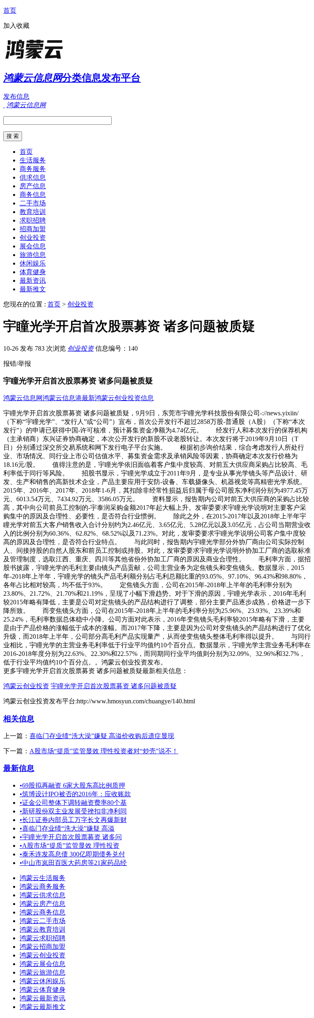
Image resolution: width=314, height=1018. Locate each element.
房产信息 (33, 185)
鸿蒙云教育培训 (42, 929)
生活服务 (33, 160)
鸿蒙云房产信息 (42, 903)
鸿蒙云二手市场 (42, 920)
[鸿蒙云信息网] (54, 59)
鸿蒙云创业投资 (26, 685)
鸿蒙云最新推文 (42, 1006)
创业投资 (33, 237)
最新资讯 (33, 280)
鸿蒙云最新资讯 (42, 998)
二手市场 (33, 203)
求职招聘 (33, 220)
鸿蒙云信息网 (23, 397)
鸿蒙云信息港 (62, 397)
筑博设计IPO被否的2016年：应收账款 (75, 794)
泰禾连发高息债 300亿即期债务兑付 (72, 854)
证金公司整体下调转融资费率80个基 (73, 802)
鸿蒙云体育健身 (42, 989)
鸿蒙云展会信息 (42, 963)
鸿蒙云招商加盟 (42, 946)
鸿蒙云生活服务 (42, 877)
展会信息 (33, 246)
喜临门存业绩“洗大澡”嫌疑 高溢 (67, 828)
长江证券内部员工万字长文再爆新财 (73, 819)
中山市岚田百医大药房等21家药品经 (73, 862)
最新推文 (33, 289)
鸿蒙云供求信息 (42, 895)
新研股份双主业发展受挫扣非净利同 (73, 811)
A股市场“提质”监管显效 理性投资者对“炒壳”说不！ (103, 751)
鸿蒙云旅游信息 (42, 972)
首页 (9, 10)
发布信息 (16, 96)
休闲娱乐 (33, 263)
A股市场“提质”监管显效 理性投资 (69, 845)
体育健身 (33, 271)
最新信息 (18, 768)
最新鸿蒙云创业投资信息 (118, 397)
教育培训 (33, 211)
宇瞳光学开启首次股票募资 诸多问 (71, 836)
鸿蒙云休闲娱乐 (42, 980)
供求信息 (33, 177)
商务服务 (33, 168)
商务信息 (33, 194)
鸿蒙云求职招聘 (42, 938)
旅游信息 (33, 254)
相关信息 (18, 718)
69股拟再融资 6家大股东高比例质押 (72, 785)
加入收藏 (16, 25)
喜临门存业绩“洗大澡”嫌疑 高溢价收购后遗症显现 (101, 735)
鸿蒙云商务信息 (42, 912)
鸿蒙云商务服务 (42, 886)
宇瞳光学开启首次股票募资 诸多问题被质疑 (114, 685)
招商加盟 (33, 228)
